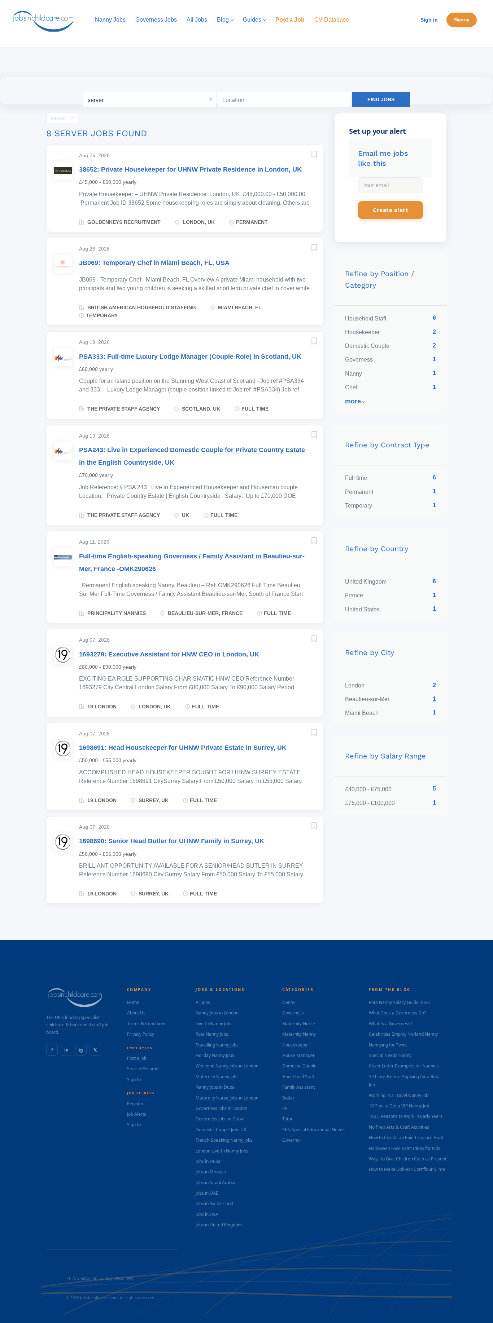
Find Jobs (380, 99)
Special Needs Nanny (390, 1055)
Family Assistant (298, 1087)
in (66, 1050)
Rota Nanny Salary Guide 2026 (399, 1002)
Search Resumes (144, 1069)
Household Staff (298, 1077)
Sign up (461, 19)
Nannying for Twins (388, 1045)
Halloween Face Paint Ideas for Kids (404, 1148)
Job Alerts (136, 1114)
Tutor (287, 1119)
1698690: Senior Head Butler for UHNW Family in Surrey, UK (171, 841)
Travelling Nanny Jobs (217, 1045)
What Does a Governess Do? (397, 1013)
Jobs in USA (207, 1214)
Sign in (429, 20)
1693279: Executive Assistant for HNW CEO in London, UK (169, 654)
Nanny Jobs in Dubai (216, 1087)
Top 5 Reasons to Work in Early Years (405, 1116)
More (353, 401)
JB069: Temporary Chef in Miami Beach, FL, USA (154, 262)
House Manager (298, 1055)
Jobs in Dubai (209, 1161)
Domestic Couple (299, 1066)
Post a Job (137, 1058)
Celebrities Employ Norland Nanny (403, 1034)
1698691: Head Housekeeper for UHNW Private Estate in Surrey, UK (183, 747)
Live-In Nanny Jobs (214, 1024)
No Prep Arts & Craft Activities (399, 1127)
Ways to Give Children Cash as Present (407, 1159)
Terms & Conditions (146, 1024)
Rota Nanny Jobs (212, 1034)
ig (81, 1050)
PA (284, 1108)
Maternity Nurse (298, 1024)
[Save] (306, 156)
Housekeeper (295, 1045)
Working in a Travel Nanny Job (398, 1095)
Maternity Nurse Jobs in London (227, 1098)
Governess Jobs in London (221, 1108)
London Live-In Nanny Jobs (222, 1151)
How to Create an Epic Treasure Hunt (406, 1137)
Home (133, 1002)
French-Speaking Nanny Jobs (224, 1140)
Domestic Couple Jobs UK (221, 1130)
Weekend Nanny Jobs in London (227, 1066)
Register (135, 1104)
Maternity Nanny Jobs (217, 1077)
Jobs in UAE (207, 1193)
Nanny (288, 1002)
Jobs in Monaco (211, 1172)
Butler (288, 1098)
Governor (291, 1140)
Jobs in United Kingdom (219, 1225)
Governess (293, 1013)
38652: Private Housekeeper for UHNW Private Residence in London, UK (190, 169)
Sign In (134, 1079)
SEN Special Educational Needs (313, 1130)
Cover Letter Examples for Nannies (404, 1066)
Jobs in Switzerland (214, 1203)
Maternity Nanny (299, 1034)
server (58, 118)
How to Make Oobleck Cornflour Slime (407, 1169)
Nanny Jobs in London (217, 1013)
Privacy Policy (140, 1034)
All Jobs (203, 1002)
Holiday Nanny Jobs (215, 1055)
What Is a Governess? (390, 1024)
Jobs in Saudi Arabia (215, 1183)
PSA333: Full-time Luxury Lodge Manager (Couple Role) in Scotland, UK (190, 356)
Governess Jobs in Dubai (220, 1119)
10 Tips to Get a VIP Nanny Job (399, 1106)
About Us (136, 1013)
